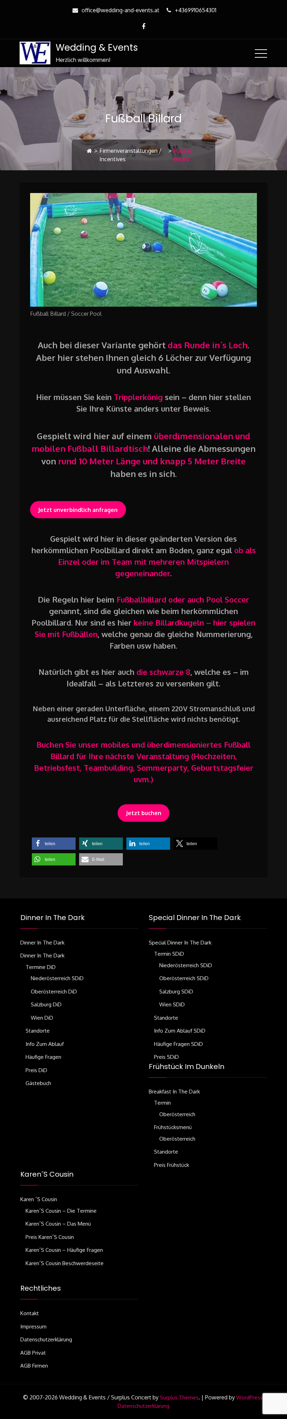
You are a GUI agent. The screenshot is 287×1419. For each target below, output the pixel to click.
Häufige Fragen (43, 1057)
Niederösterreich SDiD (57, 978)
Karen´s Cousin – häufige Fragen (64, 1250)
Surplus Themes (179, 1397)
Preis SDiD (166, 1057)
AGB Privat (33, 1352)
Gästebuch (38, 1083)
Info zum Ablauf (45, 1044)
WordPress (249, 1397)
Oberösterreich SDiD (184, 978)
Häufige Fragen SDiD (178, 1044)
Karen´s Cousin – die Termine (61, 1210)
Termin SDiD (169, 953)
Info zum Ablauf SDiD (179, 1030)
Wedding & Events (97, 47)
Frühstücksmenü (173, 1127)
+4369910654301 (195, 10)
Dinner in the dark (42, 942)
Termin (162, 1102)
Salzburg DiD (46, 1004)
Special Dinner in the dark (180, 942)
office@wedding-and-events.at (120, 10)
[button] (54, 843)
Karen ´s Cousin (38, 1199)
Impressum (33, 1326)
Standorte (38, 1030)
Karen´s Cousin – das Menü (58, 1223)
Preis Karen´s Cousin (50, 1237)
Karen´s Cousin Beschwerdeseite (65, 1263)
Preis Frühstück (171, 1165)
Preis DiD (36, 1070)
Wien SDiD (172, 1004)
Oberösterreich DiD (54, 991)
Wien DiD (42, 1017)
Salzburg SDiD (176, 991)
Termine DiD (41, 967)
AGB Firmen (34, 1365)
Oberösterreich (177, 1114)
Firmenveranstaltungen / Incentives (130, 155)
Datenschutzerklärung (46, 1339)
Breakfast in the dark (174, 1091)
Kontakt (29, 1313)
